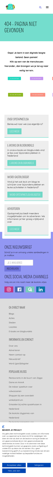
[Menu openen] (47, 7)
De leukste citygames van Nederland (21, 415)
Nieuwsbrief (14, 359)
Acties (12, 318)
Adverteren (14, 350)
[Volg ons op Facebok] (19, 289)
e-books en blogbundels (22, 163)
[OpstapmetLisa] (10, 7)
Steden (12, 322)
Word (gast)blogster (19, 363)
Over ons (13, 345)
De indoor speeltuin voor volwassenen (21, 388)
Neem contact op (17, 354)
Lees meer (14, 131)
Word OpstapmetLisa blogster (25, 194)
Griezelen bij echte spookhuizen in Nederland (25, 406)
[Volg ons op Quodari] (30, 289)
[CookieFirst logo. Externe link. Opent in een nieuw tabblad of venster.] (3, 426)
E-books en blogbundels (20, 331)
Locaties (13, 327)
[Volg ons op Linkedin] (40, 289)
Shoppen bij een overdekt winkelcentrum (21, 397)
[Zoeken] (40, 7)
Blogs (11, 313)
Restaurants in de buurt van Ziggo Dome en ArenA (25, 380)
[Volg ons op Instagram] (8, 289)
